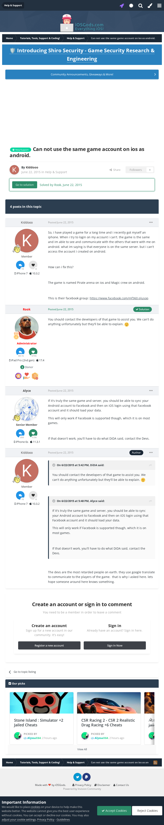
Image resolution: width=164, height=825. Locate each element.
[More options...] (151, 222)
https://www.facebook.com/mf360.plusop (119, 298)
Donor (28, 367)
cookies (35, 807)
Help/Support (22, 149)
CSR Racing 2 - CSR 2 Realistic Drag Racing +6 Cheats (108, 723)
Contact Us (122, 785)
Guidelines (63, 819)
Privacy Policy (83, 785)
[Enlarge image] (126, 324)
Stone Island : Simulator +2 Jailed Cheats (38, 723)
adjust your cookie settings (19, 819)
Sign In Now (114, 645)
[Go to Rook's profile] (26, 327)
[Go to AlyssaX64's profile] (17, 735)
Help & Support (56, 172)
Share (116, 170)
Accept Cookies (116, 811)
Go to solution (25, 185)
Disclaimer (103, 785)
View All (82, 749)
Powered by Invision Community (82, 789)
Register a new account (49, 645)
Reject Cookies (147, 811)
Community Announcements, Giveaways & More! (82, 74)
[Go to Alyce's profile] (26, 409)
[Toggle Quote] (54, 465)
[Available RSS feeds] (155, 762)
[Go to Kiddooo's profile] (14, 169)
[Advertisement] (82, 112)
